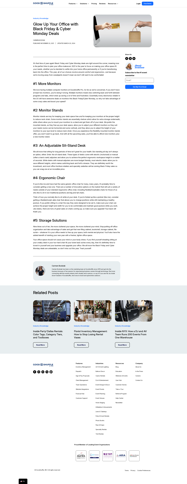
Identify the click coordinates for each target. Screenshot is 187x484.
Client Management (82, 380)
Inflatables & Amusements (104, 407)
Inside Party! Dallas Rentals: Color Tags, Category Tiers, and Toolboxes (48, 334)
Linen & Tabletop (101, 411)
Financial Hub (80, 394)
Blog (117, 367)
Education (119, 371)
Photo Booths (100, 420)
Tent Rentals (100, 434)
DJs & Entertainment (102, 380)
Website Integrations (82, 389)
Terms (127, 470)
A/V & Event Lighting (102, 367)
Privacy (133, 470)
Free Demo (147, 3)
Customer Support (81, 398)
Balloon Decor (100, 371)
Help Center (119, 398)
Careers (138, 376)
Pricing (94, 4)
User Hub (119, 380)
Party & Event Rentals (102, 416)
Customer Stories (121, 385)
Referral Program (121, 394)
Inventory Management (83, 367)
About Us (138, 367)
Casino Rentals (100, 376)
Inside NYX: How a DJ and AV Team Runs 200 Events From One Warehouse (131, 334)
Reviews (102, 4)
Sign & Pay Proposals (83, 376)
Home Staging (100, 402)
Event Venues (100, 398)
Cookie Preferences (143, 470)
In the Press (139, 371)
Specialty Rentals (101, 429)
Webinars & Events (122, 376)
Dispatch (78, 371)
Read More (40, 345)
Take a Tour (119, 389)
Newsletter (119, 402)
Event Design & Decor (103, 385)
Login (138, 4)
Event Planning (100, 394)
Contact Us (138, 380)
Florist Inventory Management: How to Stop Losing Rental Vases (90, 334)
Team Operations (81, 385)
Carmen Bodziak (58, 266)
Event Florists (100, 389)
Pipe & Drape (100, 425)
